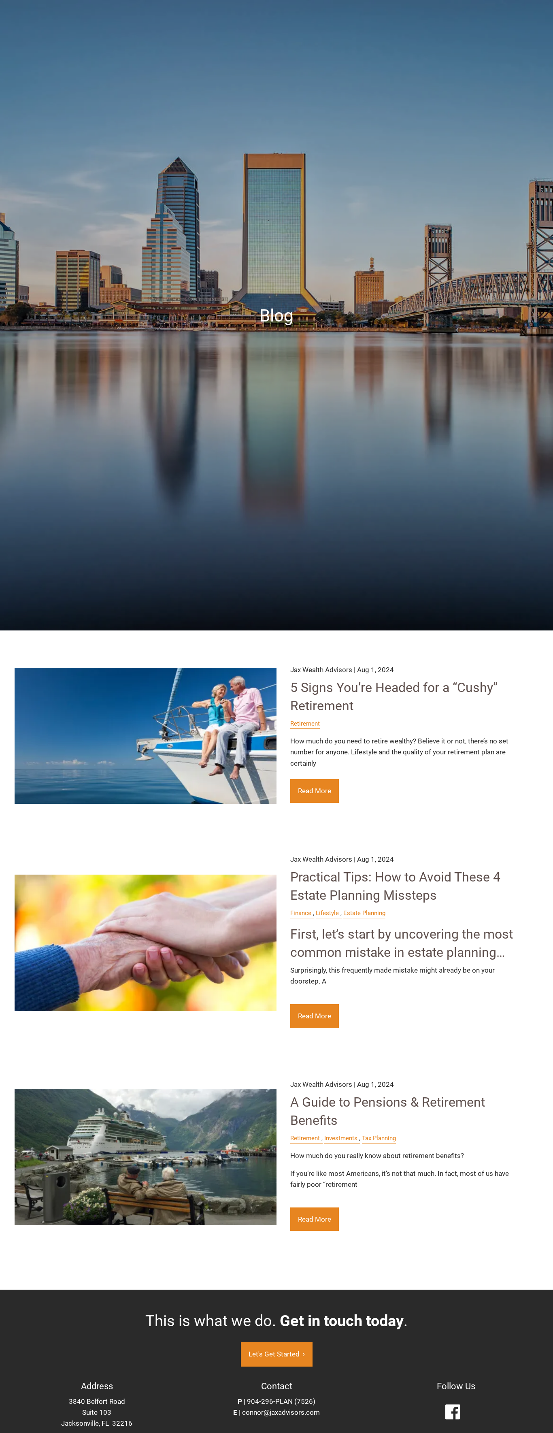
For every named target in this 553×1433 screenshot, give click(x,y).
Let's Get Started (277, 1354)
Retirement (305, 723)
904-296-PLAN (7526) (281, 1401)
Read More (314, 791)
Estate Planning (364, 913)
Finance (300, 913)
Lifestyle (327, 913)
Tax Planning (379, 1138)
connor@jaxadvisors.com (281, 1412)
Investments (340, 1138)
